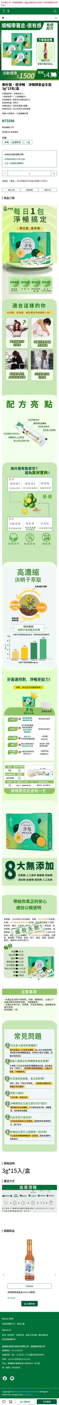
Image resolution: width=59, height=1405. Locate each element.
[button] (55, 1275)
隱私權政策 (43, 1335)
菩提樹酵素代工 (9, 1323)
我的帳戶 (11, 1335)
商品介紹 (11, 190)
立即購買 (47, 1401)
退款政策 (20, 1335)
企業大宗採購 (31, 1335)
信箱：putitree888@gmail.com (16, 1359)
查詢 (4, 1335)
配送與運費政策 (9, 1339)
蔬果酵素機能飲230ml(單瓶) (21, 1292)
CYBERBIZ (27, 1394)
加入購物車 (25, 1401)
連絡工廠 (21, 1323)
